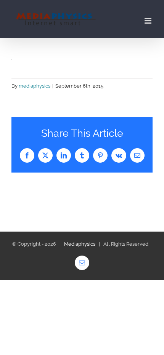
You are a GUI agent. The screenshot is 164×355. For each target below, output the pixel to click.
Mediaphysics (79, 244)
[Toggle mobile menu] (149, 21)
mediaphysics (34, 86)
